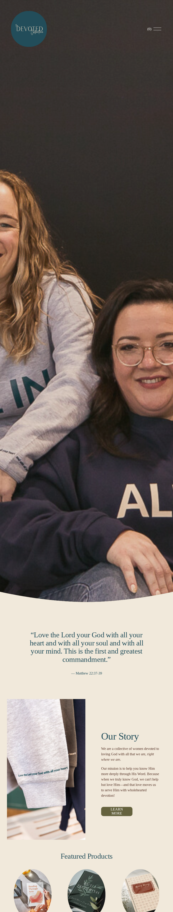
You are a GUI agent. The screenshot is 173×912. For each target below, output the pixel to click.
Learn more (117, 811)
